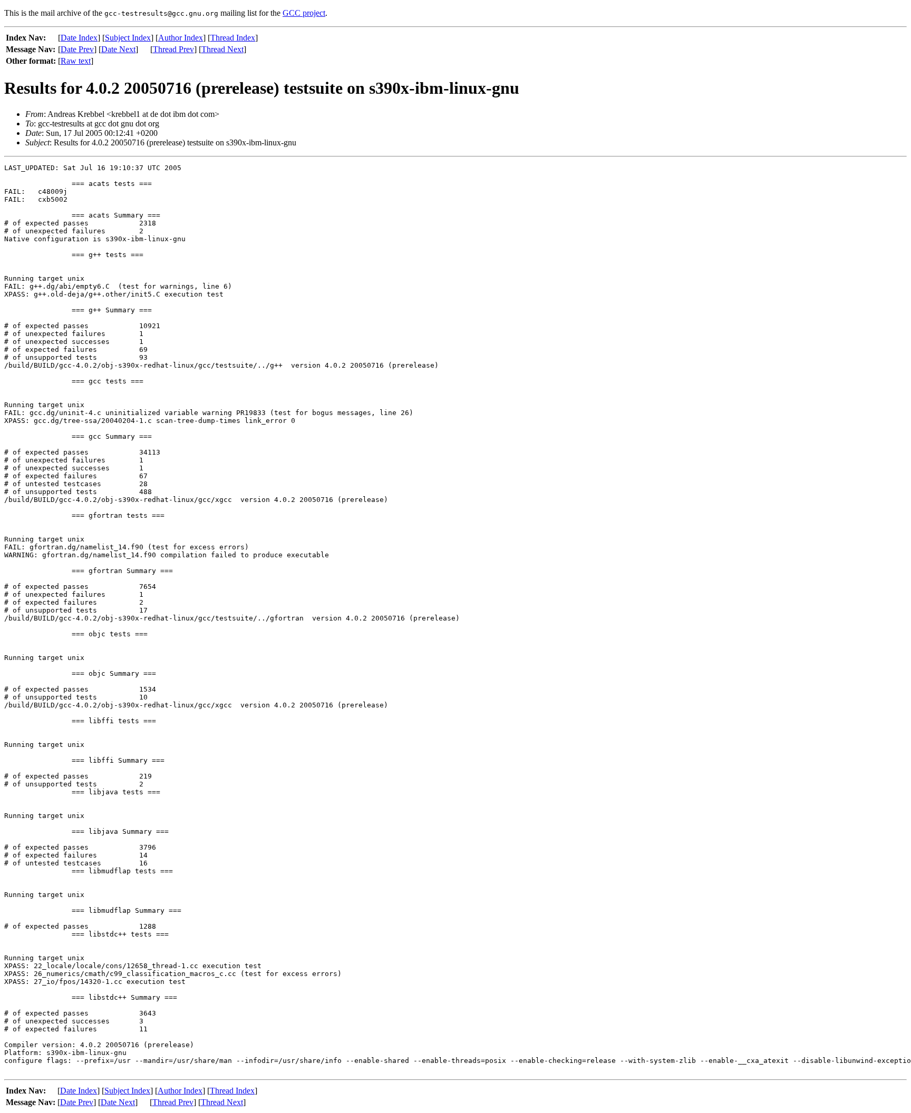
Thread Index (232, 37)
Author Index (180, 37)
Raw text (76, 60)
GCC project (304, 12)
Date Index (79, 37)
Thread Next (222, 49)
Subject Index (128, 37)
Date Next (118, 49)
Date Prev (77, 49)
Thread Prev (173, 49)
